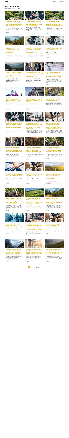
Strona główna (61, 1)
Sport (6, 1)
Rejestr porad (55, 1)
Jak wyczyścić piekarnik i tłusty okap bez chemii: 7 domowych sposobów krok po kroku (53, 99)
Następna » (38, 267)
